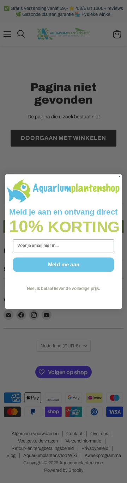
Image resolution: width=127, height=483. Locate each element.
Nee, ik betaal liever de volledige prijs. (63, 288)
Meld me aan (63, 264)
